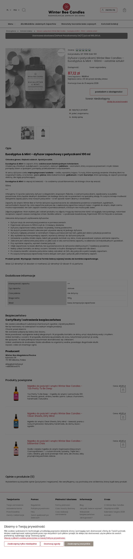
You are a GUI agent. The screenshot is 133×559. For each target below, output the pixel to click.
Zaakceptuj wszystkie (79, 543)
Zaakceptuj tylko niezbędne (22, 543)
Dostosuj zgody (52, 543)
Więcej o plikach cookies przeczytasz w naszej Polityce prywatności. (34, 538)
